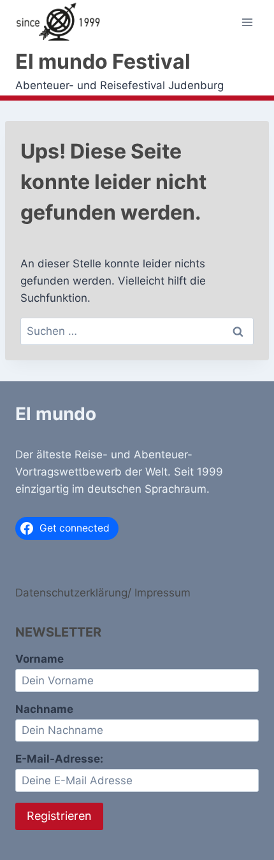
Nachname (44, 709)
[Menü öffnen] (247, 22)
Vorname (39, 658)
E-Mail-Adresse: (59, 758)
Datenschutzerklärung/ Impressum (103, 592)
